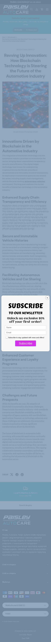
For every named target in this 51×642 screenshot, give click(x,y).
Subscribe (25, 343)
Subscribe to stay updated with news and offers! (26, 337)
